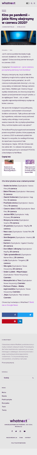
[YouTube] (24, 431)
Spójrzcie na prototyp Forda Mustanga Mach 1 (10, 169)
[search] (33, 378)
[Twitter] (16, 431)
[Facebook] (12, 431)
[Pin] (10, 321)
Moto (4, 392)
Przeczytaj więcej (8, 363)
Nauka (4, 10)
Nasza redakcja (11, 437)
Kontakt (28, 437)
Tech (4, 407)
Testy (4, 410)
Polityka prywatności (18, 443)
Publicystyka (7, 400)
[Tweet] (25, 315)
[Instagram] (20, 431)
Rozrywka (5, 403)
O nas (21, 437)
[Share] (10, 315)
